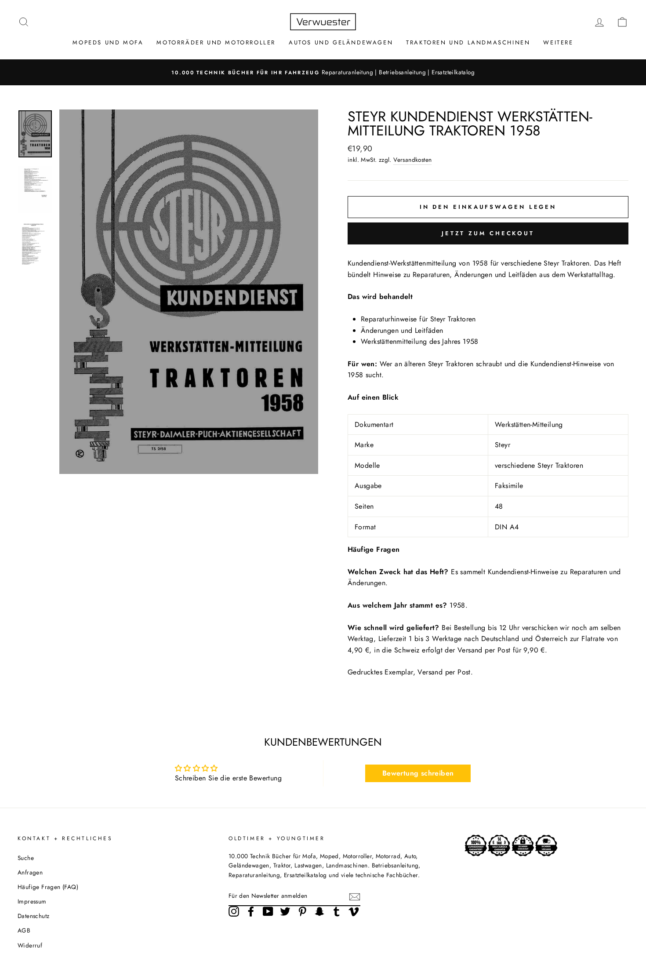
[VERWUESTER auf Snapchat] (319, 911)
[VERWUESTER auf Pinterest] (302, 911)
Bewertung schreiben (418, 773)
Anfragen (30, 872)
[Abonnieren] (354, 896)
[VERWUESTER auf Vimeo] (353, 911)
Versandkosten (412, 159)
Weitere (558, 42)
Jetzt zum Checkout (488, 233)
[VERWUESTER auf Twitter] (285, 911)
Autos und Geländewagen (341, 42)
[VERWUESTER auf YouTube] (268, 911)
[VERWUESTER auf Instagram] (234, 911)
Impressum (32, 901)
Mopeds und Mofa (108, 42)
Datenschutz (33, 915)
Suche (26, 857)
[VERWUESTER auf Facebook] (251, 911)
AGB (24, 930)
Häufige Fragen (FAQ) (48, 886)
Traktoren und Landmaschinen (468, 42)
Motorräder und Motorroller (216, 42)
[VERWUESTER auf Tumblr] (336, 911)
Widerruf (30, 945)
